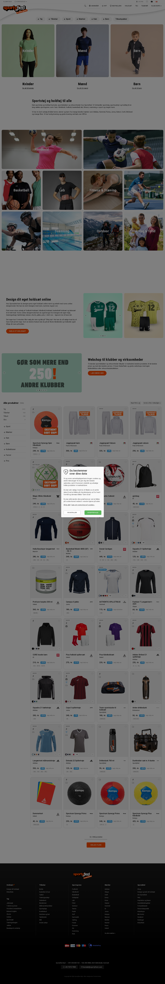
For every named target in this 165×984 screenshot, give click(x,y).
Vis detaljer (72, 512)
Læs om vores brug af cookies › (83, 505)
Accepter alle (92, 512)
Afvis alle (67, 505)
